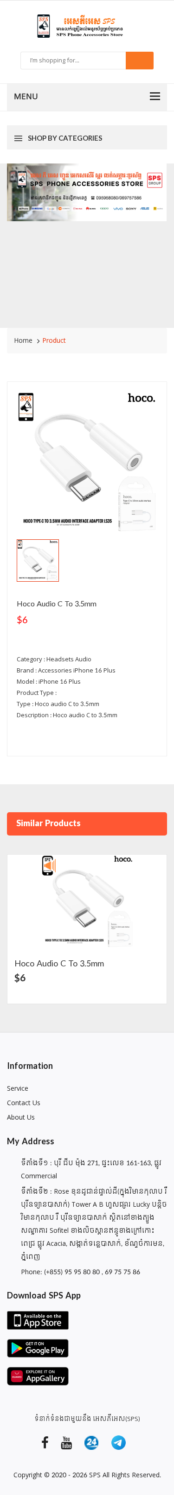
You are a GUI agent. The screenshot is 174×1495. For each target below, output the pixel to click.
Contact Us (23, 1103)
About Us (21, 1117)
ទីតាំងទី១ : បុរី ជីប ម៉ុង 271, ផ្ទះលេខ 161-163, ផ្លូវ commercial (91, 1169)
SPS (95, 1475)
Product (54, 341)
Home (23, 341)
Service (17, 1088)
